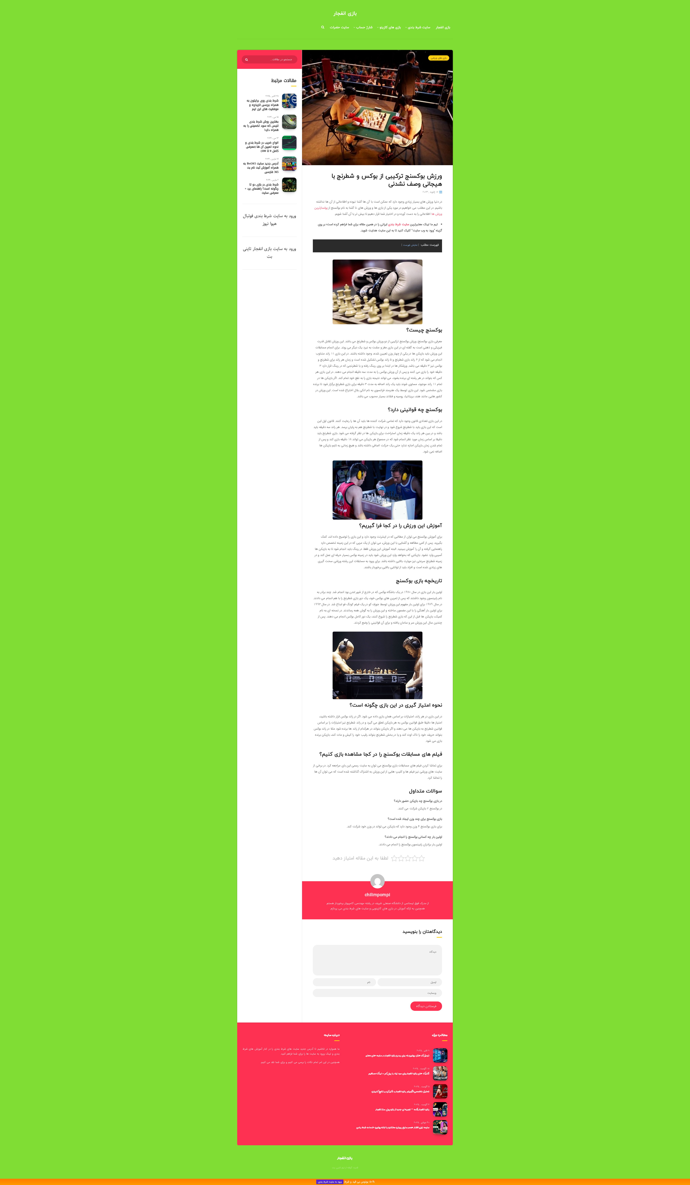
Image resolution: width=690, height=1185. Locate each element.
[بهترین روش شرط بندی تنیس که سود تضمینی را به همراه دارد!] (289, 122)
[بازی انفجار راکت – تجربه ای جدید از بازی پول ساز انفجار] (440, 1109)
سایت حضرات (339, 27)
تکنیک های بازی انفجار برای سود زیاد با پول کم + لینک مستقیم (398, 1073)
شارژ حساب (364, 27)
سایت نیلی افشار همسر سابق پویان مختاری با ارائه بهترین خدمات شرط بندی (392, 1127)
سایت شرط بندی (419, 27)
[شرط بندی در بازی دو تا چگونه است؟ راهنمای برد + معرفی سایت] (289, 185)
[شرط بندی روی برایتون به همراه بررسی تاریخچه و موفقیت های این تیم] (289, 101)
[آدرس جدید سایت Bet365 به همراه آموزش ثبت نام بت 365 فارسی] (289, 164)
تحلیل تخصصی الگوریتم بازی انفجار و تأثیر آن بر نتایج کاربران (400, 1091)
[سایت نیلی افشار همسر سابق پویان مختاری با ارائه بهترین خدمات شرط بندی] (440, 1127)
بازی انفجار (345, 13)
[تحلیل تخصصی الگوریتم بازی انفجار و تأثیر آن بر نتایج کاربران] (440, 1091)
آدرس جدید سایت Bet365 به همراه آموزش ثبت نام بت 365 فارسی (261, 168)
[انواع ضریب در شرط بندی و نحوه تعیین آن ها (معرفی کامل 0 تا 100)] (289, 143)
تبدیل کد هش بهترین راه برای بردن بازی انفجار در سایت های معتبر (397, 1055)
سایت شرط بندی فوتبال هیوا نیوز (263, 219)
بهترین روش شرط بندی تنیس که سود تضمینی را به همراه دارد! (261, 126)
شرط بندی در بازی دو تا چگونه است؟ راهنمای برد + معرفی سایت (262, 189)
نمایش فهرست (410, 245)
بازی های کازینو (390, 27)
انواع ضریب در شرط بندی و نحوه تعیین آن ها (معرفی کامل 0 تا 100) (262, 147)
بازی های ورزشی (439, 58)
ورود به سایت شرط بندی (329, 1182)
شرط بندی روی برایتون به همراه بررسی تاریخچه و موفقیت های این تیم (263, 105)
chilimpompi (377, 895)
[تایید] (247, 59)
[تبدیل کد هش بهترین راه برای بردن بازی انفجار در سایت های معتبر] (440, 1055)
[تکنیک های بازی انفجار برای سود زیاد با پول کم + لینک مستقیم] (440, 1073)
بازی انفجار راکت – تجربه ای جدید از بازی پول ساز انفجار (402, 1109)
